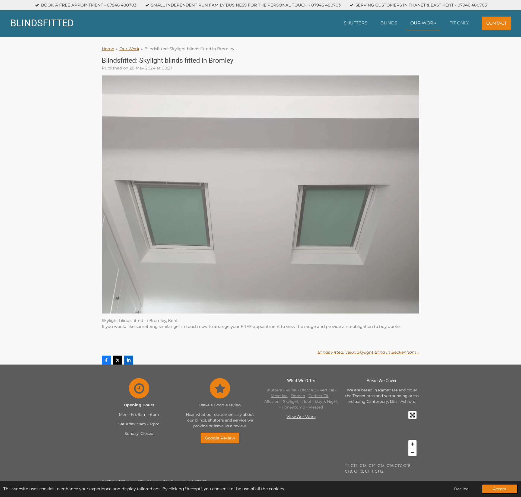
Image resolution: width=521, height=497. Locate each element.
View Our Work (301, 416)
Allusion (271, 401)
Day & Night (326, 401)
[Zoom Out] (412, 452)
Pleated (316, 407)
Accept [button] (499, 489)
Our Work (129, 48)
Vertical (327, 390)
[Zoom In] (412, 444)
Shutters (274, 390)
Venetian (279, 395)
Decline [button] (461, 489)
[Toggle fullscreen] (412, 415)
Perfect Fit (319, 395)
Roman (298, 395)
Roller (291, 390)
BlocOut (308, 390)
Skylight (291, 401)
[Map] (382, 433)
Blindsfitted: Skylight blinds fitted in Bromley (189, 48)
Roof (306, 401)
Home (108, 48)
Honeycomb (293, 407)
